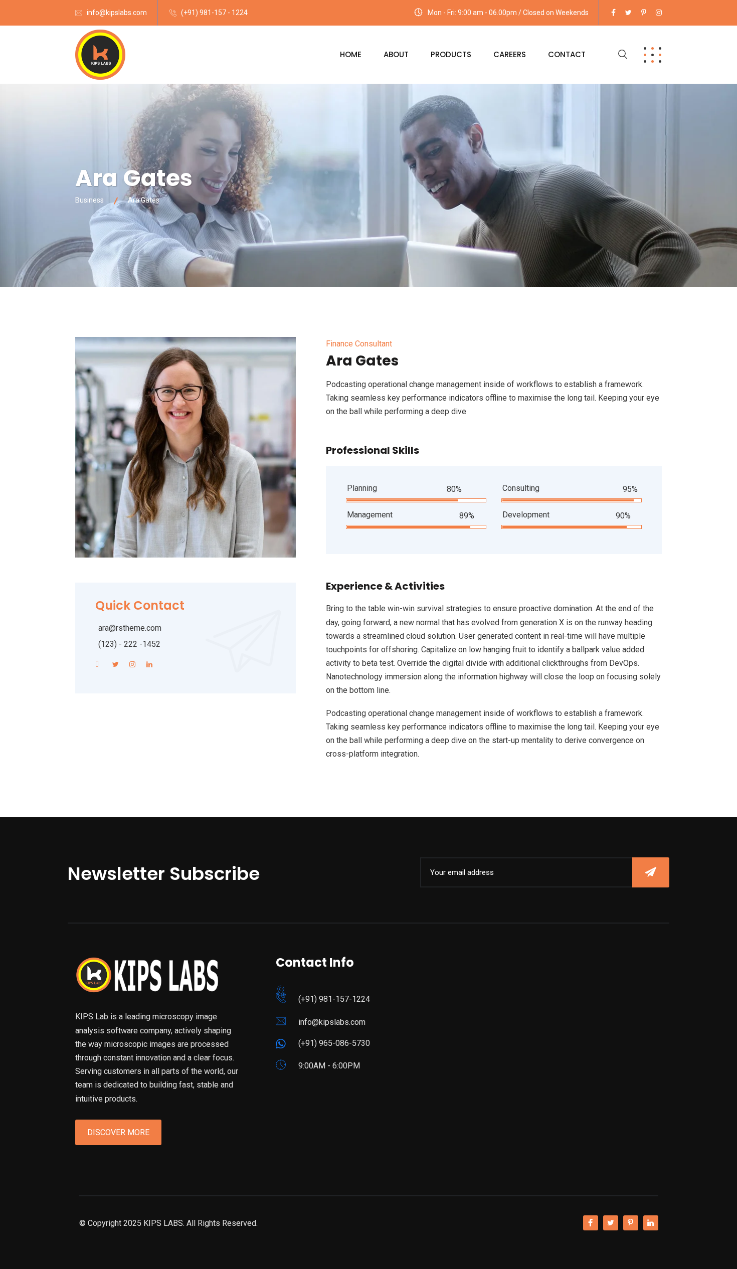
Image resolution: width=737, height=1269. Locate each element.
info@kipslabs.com (117, 13)
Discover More (118, 1132)
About (396, 54)
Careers (509, 54)
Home (350, 54)
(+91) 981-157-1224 (334, 999)
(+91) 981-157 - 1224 (214, 13)
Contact (567, 54)
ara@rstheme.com (129, 628)
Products (451, 54)
